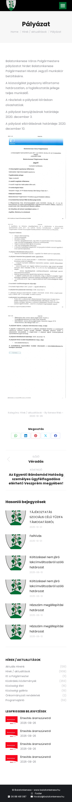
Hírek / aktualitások (31, 412)
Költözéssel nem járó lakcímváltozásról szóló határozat (47, 562)
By (52, 412)
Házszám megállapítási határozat (46, 607)
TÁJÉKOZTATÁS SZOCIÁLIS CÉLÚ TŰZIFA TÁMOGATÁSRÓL (46, 517)
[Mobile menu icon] (62, 5)
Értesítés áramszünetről (35, 718)
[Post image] (16, 517)
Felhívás (36, 536)
